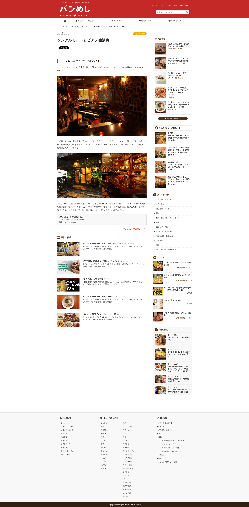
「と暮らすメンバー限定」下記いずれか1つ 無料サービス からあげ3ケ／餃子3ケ (178, 105)
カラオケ (126, 475)
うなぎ (103, 458)
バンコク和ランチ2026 (172, 300)
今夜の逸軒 (96, 27)
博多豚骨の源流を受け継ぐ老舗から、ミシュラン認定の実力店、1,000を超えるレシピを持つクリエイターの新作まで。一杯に (113, 281)
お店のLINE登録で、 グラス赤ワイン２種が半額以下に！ (178, 46)
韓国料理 (126, 447)
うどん (125, 440)
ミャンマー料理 (128, 451)
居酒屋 (103, 430)
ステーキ (126, 430)
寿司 (102, 426)
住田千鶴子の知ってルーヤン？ (168, 218)
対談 (158, 213)
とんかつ (104, 451)
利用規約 (64, 447)
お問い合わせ (184, 5)
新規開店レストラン (163, 209)
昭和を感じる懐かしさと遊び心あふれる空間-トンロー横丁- (178, 354)
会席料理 (104, 423)
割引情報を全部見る (173, 118)
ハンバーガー (127, 454)
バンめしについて (159, 5)
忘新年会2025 (127, 486)
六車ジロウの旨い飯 (163, 200)
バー (124, 479)
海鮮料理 (104, 447)
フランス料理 (127, 461)
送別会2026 (127, 493)
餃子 (102, 444)
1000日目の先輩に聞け (164, 231)
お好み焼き (105, 454)
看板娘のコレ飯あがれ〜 (165, 236)
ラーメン (126, 433)
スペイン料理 (127, 465)
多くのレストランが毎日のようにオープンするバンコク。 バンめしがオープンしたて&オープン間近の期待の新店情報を (113, 246)
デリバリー (127, 482)
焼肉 (124, 423)
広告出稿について (67, 430)
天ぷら (103, 440)
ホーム (63, 423)
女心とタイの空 (162, 227)
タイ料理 (126, 472)
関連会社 (64, 437)
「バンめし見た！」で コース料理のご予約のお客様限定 (179, 60)
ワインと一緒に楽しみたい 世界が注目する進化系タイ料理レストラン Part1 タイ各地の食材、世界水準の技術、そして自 (113, 263)
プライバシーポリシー (68, 451)
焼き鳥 (103, 465)
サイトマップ (65, 444)
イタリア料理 (127, 458)
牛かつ (103, 433)
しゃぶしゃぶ (127, 426)
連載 (158, 222)
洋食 (102, 437)
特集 (158, 245)
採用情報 (64, 440)
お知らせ (159, 240)
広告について (172, 5)
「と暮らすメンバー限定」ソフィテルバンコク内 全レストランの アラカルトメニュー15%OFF (179, 92)
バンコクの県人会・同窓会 (166, 250)
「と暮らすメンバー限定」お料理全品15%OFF (178, 75)
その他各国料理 (128, 468)
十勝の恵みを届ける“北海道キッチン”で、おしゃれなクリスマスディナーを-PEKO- (178, 368)
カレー (103, 461)
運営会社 (64, 433)
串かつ (103, 468)
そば (124, 437)
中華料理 (126, 444)
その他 (125, 496)
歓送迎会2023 (127, 489)
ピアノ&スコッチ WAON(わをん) (133, 229)
